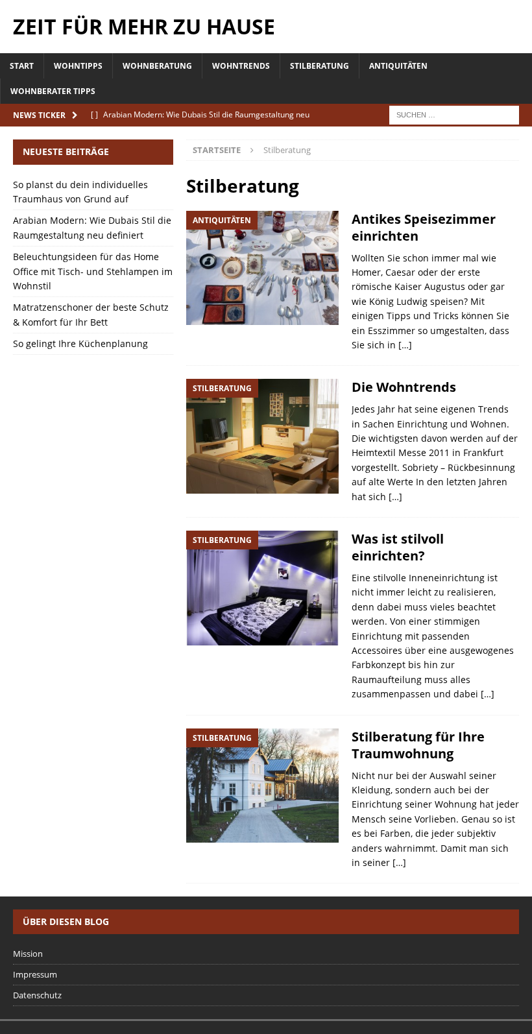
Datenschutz (37, 995)
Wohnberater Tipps (52, 91)
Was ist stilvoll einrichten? (398, 547)
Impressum (35, 974)
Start (22, 65)
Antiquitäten (398, 65)
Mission (28, 953)
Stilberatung (319, 65)
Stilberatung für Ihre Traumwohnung (418, 745)
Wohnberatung (157, 65)
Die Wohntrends (404, 387)
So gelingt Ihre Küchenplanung (80, 343)
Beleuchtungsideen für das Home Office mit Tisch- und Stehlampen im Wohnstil (93, 271)
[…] (405, 345)
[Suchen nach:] (454, 114)
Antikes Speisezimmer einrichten (424, 227)
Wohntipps (78, 65)
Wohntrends (241, 65)
